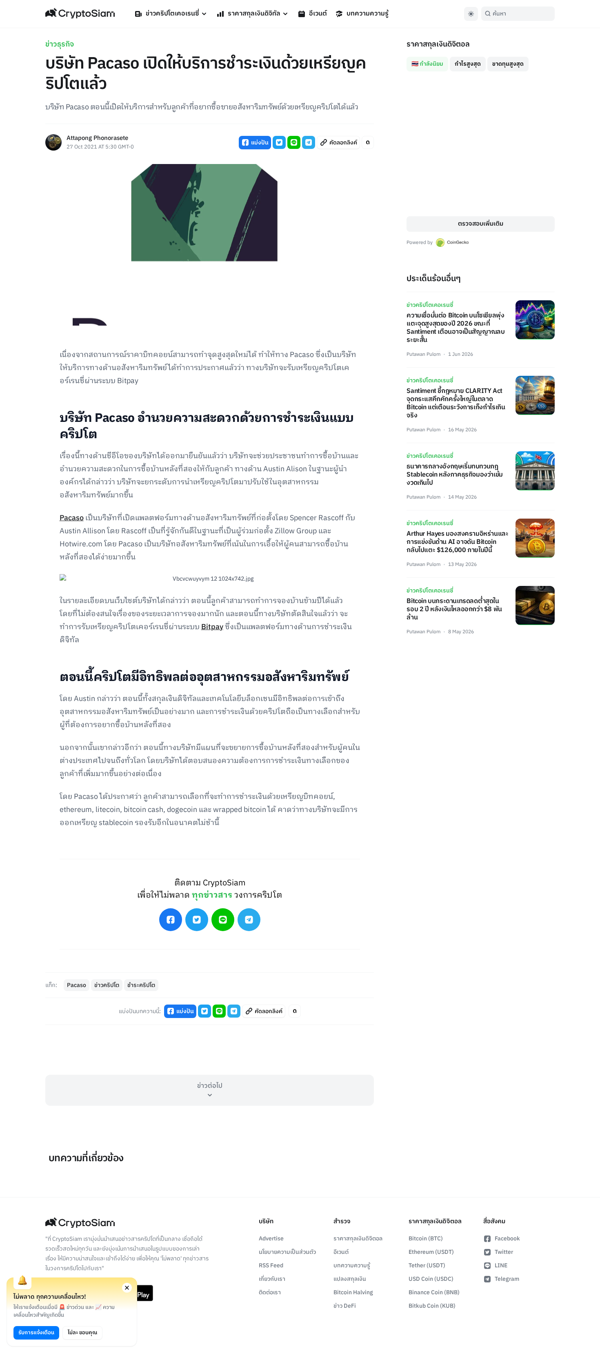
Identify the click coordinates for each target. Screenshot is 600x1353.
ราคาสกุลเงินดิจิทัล (254, 13)
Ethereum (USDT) (431, 1252)
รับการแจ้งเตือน (36, 1332)
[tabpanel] (481, 143)
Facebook (507, 1238)
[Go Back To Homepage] (80, 14)
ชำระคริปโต (141, 985)
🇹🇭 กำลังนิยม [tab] (427, 64)
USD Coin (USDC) (431, 1279)
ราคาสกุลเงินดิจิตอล (357, 1238)
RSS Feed (271, 1265)
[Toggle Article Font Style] (368, 142)
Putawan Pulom (423, 354)
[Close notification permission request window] (127, 1288)
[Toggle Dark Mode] (471, 14)
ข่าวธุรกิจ (59, 44)
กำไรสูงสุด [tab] (468, 64)
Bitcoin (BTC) (426, 1238)
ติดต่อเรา (270, 1292)
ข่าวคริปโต (106, 985)
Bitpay (212, 627)
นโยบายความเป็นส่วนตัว (287, 1252)
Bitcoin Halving (353, 1292)
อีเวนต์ (318, 13)
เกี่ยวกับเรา (272, 1279)
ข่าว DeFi (344, 1306)
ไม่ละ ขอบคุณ (82, 1332)
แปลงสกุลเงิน (349, 1279)
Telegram (507, 1279)
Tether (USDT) (427, 1265)
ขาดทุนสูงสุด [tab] (508, 64)
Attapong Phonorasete (97, 138)
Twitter (504, 1252)
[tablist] (481, 60)
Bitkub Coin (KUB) (432, 1306)
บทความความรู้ (368, 13)
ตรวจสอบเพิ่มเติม (480, 224)
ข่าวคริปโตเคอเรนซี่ (172, 13)
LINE (501, 1265)
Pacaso (72, 518)
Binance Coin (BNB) (434, 1292)
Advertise (271, 1238)
